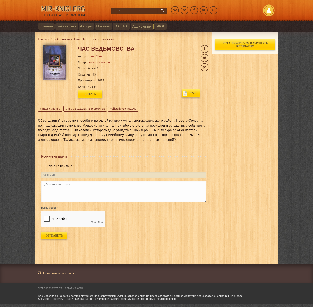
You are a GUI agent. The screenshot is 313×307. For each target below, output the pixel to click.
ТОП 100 (121, 26)
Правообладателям (50, 288)
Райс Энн (95, 56)
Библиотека (66, 26)
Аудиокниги (141, 26)
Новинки (103, 26)
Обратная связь (74, 288)
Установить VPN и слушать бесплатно (245, 44)
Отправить (54, 235)
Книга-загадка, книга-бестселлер (85, 108)
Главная (46, 26)
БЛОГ (160, 26)
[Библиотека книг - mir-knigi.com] (72, 10)
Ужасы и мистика (50, 108)
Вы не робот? (49, 207)
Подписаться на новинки (58, 273)
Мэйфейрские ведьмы (123, 108)
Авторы (86, 26)
